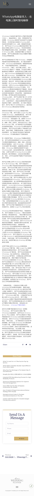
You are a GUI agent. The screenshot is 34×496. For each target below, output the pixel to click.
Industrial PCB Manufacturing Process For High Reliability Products (17, 378)
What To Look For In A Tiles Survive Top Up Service (15, 362)
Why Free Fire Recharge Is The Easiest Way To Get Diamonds (16, 370)
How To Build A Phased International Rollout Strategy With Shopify (16, 390)
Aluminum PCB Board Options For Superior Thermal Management (16, 382)
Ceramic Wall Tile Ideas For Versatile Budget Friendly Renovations (16, 399)
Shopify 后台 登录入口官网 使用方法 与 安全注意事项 (17, 374)
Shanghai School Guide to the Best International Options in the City (13, 395)
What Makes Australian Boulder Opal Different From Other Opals (17, 366)
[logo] (5, 4)
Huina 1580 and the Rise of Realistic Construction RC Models (13, 386)
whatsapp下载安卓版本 (18, 305)
